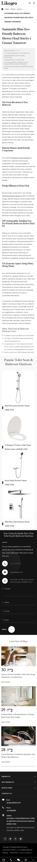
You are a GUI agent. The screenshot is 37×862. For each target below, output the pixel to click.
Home (6, 9)
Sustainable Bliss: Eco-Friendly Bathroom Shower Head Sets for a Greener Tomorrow (18, 17)
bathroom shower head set (21, 158)
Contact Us (7, 793)
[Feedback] (26, 860)
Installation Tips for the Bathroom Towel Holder (18, 335)
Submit (7, 629)
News (13, 9)
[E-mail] (3, 860)
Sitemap (5, 852)
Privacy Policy (14, 852)
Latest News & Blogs (18, 641)
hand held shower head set (12, 196)
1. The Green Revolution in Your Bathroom (17, 53)
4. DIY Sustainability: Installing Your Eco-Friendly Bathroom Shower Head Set (16, 63)
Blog (20, 9)
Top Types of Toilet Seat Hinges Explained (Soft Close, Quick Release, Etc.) (18, 340)
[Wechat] (18, 860)
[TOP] (33, 860)
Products (6, 776)
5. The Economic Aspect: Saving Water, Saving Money (18, 67)
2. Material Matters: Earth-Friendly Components (14, 56)
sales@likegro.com (16, 572)
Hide (17, 50)
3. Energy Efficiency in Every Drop (14, 60)
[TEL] (11, 860)
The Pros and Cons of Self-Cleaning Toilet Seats (19, 352)
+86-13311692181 (15, 563)
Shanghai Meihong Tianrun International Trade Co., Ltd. (18, 848)
